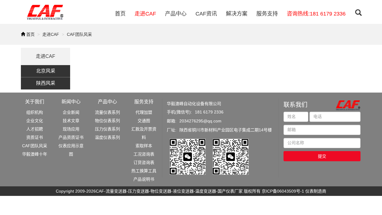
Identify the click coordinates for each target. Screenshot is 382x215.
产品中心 (176, 14)
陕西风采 (45, 83)
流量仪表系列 (107, 112)
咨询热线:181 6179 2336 (316, 14)
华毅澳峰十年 (34, 154)
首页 (120, 14)
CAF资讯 (206, 14)
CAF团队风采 (79, 34)
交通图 (144, 120)
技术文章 (71, 120)
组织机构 (34, 112)
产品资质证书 (71, 137)
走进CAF (145, 14)
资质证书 (34, 137)
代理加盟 (143, 112)
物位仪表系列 (107, 120)
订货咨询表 (143, 162)
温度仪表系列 (107, 137)
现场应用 (71, 129)
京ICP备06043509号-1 (283, 191)
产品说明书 (143, 179)
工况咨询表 (143, 154)
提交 (322, 156)
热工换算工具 (143, 170)
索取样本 (143, 145)
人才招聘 (34, 129)
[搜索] (358, 13)
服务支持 (267, 14)
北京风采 (45, 70)
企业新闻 (71, 112)
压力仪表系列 (107, 129)
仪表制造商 (315, 191)
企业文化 (34, 120)
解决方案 (236, 14)
